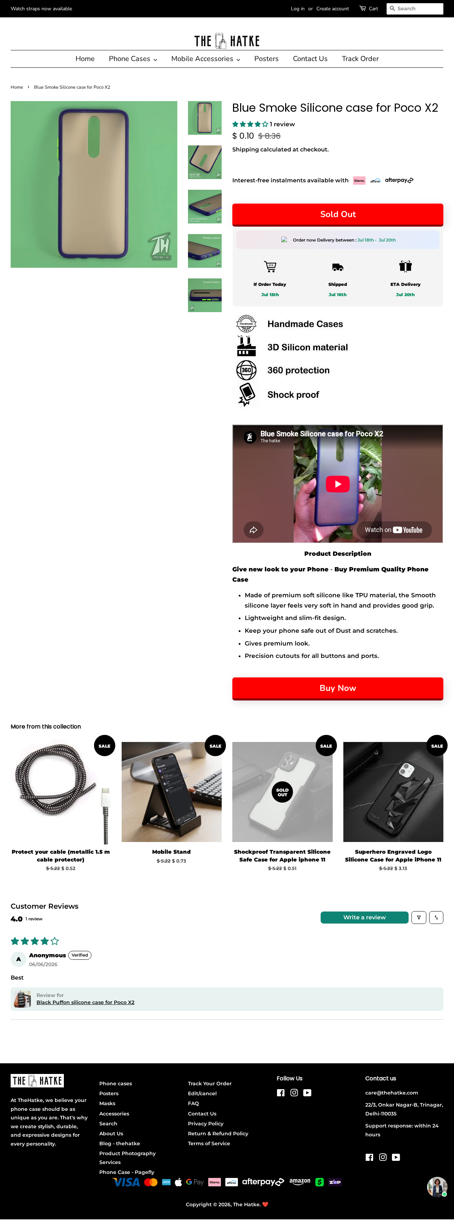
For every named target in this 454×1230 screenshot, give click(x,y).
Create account (332, 8)
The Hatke (246, 1204)
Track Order (360, 58)
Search (108, 1123)
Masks (107, 1103)
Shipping (245, 149)
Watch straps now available (41, 8)
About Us (111, 1133)
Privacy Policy (205, 1123)
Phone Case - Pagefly (126, 1172)
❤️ (265, 1204)
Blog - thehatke (119, 1143)
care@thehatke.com (391, 1093)
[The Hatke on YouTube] (307, 1094)
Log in (298, 8)
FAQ (193, 1103)
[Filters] (418, 917)
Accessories (114, 1113)
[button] (251, 124)
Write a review (364, 917)
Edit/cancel (202, 1093)
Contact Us (310, 58)
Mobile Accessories (203, 58)
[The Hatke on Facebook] (281, 1094)
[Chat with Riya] (437, 1187)
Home (85, 58)
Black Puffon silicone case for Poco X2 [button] (85, 1002)
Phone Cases (130, 58)
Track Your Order (210, 1083)
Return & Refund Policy (218, 1133)
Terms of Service (209, 1143)
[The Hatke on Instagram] (294, 1094)
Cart (373, 8)
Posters (266, 58)
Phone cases (115, 1083)
